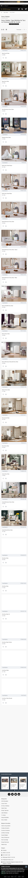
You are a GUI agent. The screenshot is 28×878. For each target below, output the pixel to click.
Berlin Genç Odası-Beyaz (7, 165)
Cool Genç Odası (5, 670)
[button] (13, 790)
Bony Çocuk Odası (5, 417)
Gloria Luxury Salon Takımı (5, 784)
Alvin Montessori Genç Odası (8, 109)
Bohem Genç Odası (6, 389)
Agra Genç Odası (5, 81)
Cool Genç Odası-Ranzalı (7, 698)
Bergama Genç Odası (6, 137)
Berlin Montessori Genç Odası (8, 221)
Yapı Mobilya (4, 50)
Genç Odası (6, 12)
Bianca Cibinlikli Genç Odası (7, 305)
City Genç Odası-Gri (6, 614)
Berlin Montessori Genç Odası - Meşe (9, 277)
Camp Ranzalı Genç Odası (7, 530)
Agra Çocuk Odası (5, 53)
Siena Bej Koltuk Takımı (14, 784)
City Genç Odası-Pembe (7, 642)
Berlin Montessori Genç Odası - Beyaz (9, 249)
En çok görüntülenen (6, 774)
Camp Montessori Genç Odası (8, 502)
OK (26, 866)
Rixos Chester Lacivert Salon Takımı (23, 784)
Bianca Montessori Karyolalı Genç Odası (10, 361)
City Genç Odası (5, 558)
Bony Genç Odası (5, 445)
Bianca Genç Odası (6, 333)
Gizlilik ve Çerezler (5, 874)
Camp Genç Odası (5, 473)
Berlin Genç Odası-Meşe (7, 193)
